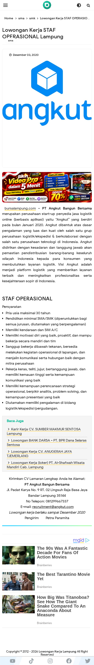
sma (10, 40)
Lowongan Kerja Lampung (57, 651)
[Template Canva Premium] (47, 187)
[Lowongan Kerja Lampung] (47, 5)
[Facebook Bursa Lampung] (68, 661)
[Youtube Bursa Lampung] (12, 661)
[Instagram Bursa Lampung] (50, 661)
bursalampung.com (20, 208)
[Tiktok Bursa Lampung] (31, 661)
